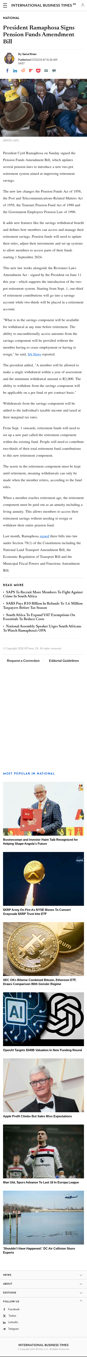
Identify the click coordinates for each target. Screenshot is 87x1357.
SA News (34, 354)
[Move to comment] (54, 70)
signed (44, 535)
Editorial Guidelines (64, 660)
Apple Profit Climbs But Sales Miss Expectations (37, 1116)
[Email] (46, 70)
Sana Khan (29, 54)
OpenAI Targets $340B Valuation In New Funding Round (42, 1050)
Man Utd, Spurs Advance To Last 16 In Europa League (41, 1182)
